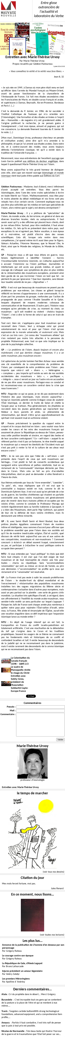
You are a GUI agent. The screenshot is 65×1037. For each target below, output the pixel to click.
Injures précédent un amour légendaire (22, 971)
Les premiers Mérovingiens (16, 979)
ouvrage (56, 158)
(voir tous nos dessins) (53, 872)
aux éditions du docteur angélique (40, 161)
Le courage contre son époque (17, 956)
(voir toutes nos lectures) (52, 935)
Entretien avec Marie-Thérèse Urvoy (20, 787)
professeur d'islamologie (32, 780)
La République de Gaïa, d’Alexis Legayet (22, 963)
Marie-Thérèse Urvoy (32, 746)
